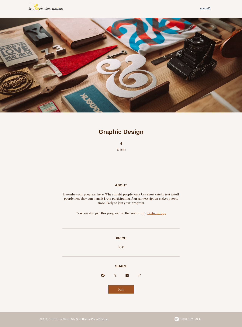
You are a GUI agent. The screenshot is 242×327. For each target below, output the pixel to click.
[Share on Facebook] (103, 275)
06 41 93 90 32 (192, 319)
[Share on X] (115, 275)
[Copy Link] (139, 275)
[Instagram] (177, 319)
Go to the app (156, 213)
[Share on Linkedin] (127, 275)
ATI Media (102, 319)
